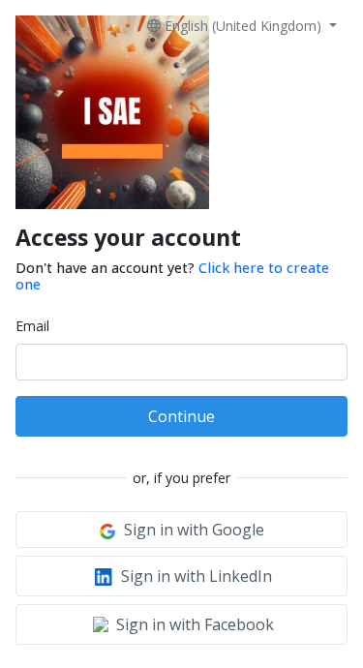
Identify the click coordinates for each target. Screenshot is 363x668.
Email (32, 326)
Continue (181, 416)
